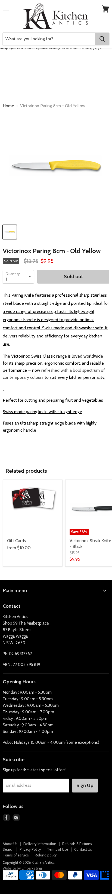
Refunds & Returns (77, 843)
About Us (10, 843)
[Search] (102, 39)
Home (8, 105)
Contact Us (83, 849)
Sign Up (85, 785)
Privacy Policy (30, 849)
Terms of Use (57, 849)
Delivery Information (39, 843)
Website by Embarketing (22, 868)
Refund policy (46, 855)
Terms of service (16, 855)
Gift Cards (16, 540)
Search (8, 849)
